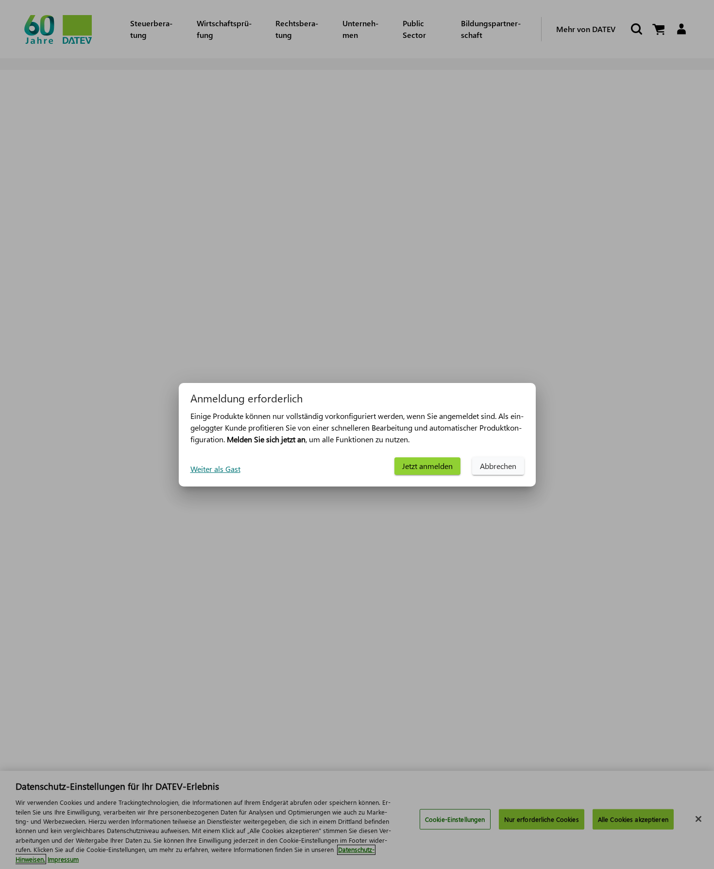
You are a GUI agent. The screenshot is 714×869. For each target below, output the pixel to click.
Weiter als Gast (215, 469)
